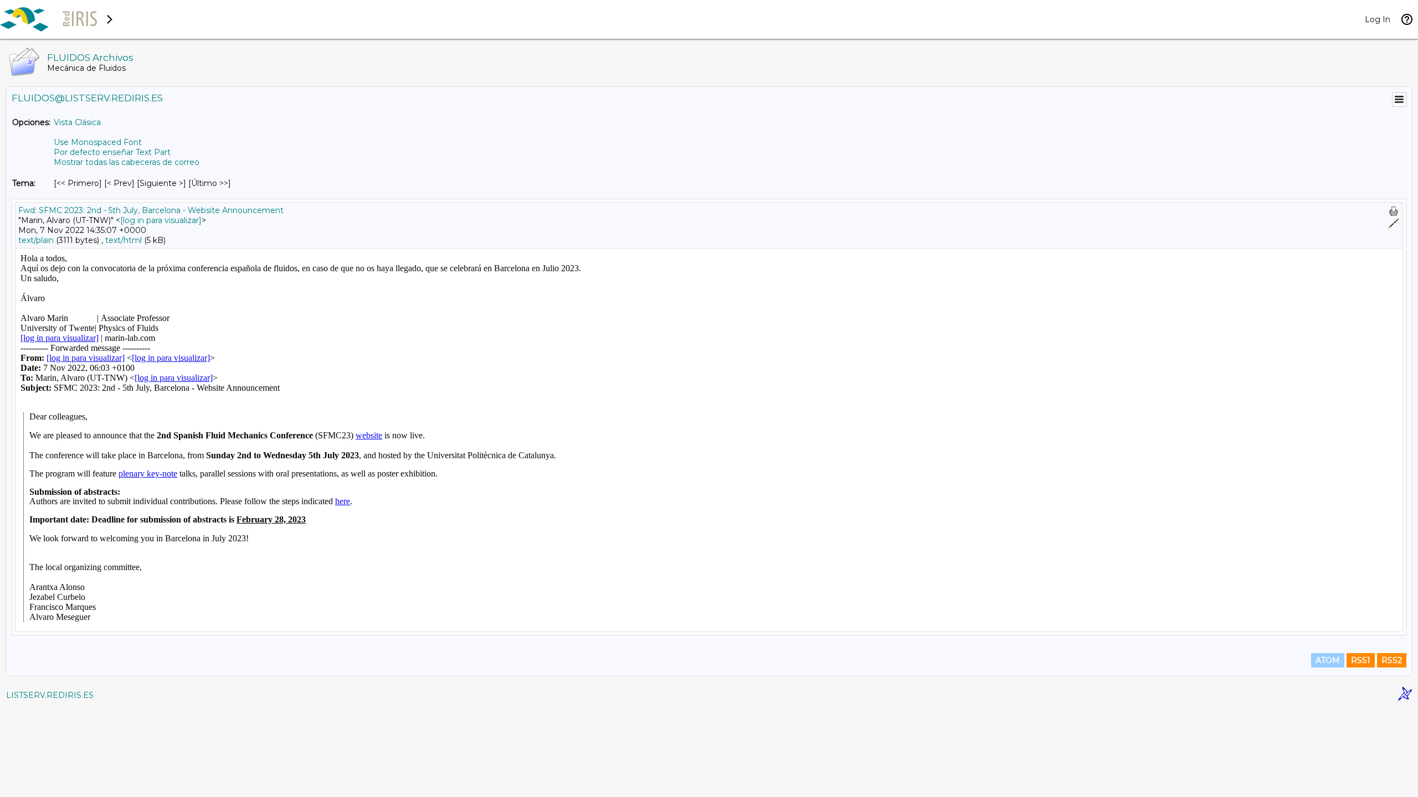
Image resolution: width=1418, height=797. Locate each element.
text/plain (36, 240)
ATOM (1328, 660)
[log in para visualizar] (161, 220)
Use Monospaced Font (98, 142)
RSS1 (1360, 660)
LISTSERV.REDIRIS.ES (50, 695)
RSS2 (1391, 660)
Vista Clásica (77, 122)
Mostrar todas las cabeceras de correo (126, 162)
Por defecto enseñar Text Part (112, 152)
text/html (123, 240)
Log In (1377, 19)
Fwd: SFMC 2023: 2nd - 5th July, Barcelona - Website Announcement (151, 210)
